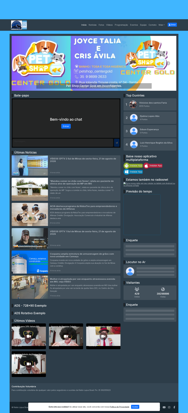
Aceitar (135, 407)
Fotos (101, 25)
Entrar (173, 25)
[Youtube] (164, 407)
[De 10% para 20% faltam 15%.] (29, 336)
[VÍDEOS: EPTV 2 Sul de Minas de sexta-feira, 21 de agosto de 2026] (66, 165)
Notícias (93, 25)
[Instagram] (169, 407)
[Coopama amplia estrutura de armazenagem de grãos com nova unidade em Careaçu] (66, 262)
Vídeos (109, 25)
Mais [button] (161, 25)
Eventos (134, 25)
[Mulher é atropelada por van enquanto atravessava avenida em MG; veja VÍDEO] (66, 287)
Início (84, 25)
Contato (153, 25)
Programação (121, 25)
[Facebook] (174, 407)
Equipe (143, 25)
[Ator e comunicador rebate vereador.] (103, 336)
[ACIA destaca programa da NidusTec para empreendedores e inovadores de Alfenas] (66, 214)
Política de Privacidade (119, 407)
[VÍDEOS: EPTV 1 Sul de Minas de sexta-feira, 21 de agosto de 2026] (66, 238)
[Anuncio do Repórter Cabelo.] (66, 336)
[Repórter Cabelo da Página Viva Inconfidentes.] (29, 364)
